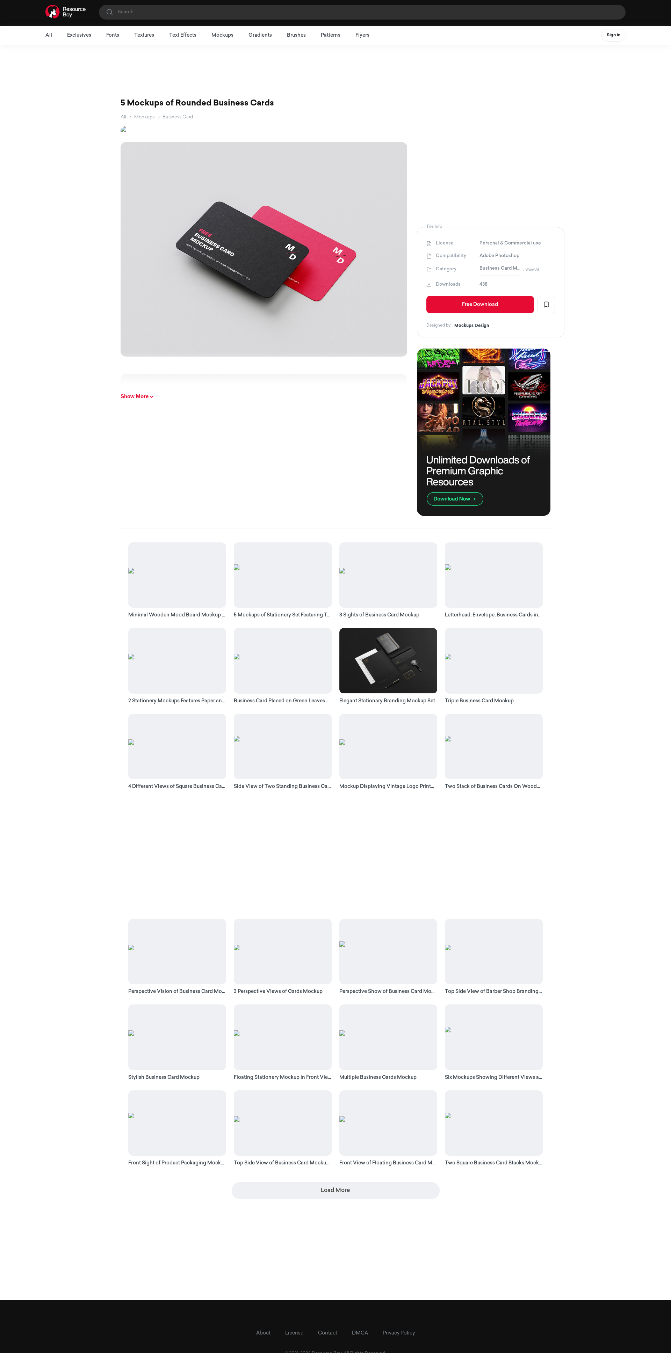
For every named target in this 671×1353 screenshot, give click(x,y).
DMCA (360, 1333)
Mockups (222, 35)
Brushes (296, 35)
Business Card (178, 117)
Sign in (613, 35)
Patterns (330, 35)
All (48, 35)
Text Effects (182, 35)
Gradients (260, 35)
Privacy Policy (399, 1333)
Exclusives (79, 35)
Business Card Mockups (500, 268)
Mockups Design (471, 326)
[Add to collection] (546, 304)
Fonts (112, 35)
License (294, 1333)
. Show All (531, 269)
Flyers (362, 35)
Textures (144, 35)
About (263, 1333)
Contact (327, 1333)
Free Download (480, 304)
